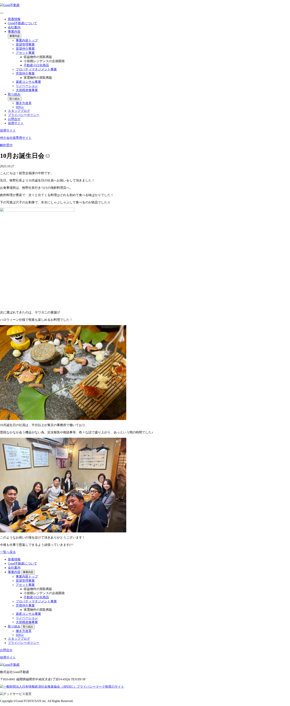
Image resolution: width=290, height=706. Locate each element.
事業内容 (14, 31)
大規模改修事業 (27, 90)
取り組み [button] (14, 98)
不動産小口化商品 (36, 65)
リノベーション (27, 86)
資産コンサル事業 (28, 81)
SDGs (19, 107)
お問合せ (14, 119)
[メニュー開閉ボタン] (1, 13)
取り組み (14, 94)
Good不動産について (22, 23)
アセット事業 (25, 52)
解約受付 (6, 145)
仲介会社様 (16, 137)
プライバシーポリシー (23, 115)
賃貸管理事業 (25, 44)
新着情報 (14, 19)
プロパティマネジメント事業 (36, 69)
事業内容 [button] (14, 36)
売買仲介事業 (25, 73)
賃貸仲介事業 (25, 48)
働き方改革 (24, 103)
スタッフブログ (19, 110)
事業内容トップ (27, 40)
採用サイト (16, 123)
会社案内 (14, 27)
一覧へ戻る (8, 552)
